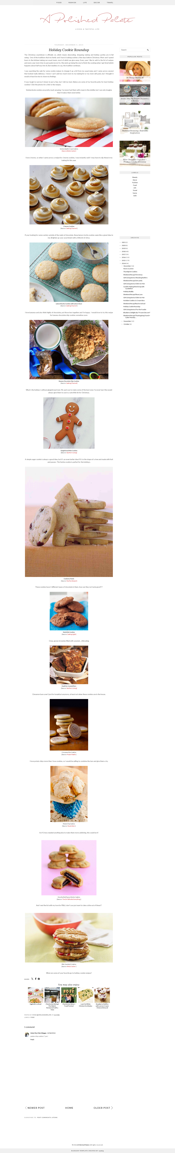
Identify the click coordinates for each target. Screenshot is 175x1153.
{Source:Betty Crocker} (69, 151)
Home (69, 1107)
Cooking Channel (71, 228)
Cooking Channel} (71, 383)
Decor (97, 2)
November (127, 321)
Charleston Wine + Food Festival (69, 1005)
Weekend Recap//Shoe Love (132, 294)
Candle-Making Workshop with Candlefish (133, 287)
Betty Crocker (71, 966)
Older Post (102, 1107)
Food (59, 2)
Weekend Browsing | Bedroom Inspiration (135, 132)
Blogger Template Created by (87, 1150)
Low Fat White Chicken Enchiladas (85, 1005)
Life (85, 2)
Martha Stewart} (71, 581)
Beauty (134, 177)
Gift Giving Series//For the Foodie (134, 309)
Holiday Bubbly (128, 291)
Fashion (72, 2)
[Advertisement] (69, 1085)
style (135, 196)
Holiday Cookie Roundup (131, 306)
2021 (123, 242)
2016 (123, 257)
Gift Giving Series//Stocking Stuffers (135, 278)
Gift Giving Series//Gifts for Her (134, 297)
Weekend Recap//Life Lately (132, 281)
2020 (123, 245)
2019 (123, 248)
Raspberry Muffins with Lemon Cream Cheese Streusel (102, 1006)
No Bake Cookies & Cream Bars (134, 300)
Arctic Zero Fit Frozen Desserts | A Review (135, 100)
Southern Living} (71, 452)
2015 (123, 260)
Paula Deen (71, 826)
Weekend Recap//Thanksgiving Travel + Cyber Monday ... (136, 316)
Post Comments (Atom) (47, 1117)
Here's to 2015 (128, 269)
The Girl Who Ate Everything (71, 899)
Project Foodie (71, 754)
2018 (123, 251)
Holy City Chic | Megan (38, 1033)
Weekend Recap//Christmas (133, 275)
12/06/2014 (51, 1033)
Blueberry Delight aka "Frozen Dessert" (136, 313)
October (126, 324)
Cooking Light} (71, 634)
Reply (32, 1039)
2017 (123, 254)
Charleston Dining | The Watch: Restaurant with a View (52, 1006)
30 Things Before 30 (135, 78)
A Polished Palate (87, 20)
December (127, 266)
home (135, 193)
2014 (123, 263)
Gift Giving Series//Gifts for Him (134, 284)
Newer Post (36, 1107)
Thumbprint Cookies (130, 272)
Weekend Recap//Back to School (134, 304)
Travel (110, 2)
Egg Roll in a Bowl (35, 1004)
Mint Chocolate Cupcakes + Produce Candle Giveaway (135, 161)
